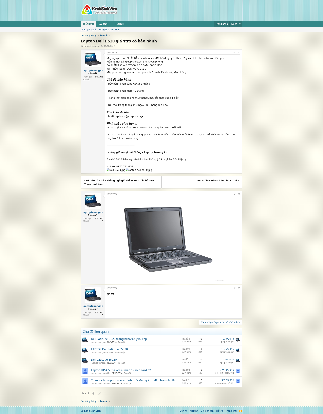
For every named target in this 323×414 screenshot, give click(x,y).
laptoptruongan (91, 45)
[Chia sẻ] (234, 53)
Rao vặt (121, 342)
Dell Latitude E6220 (104, 359)
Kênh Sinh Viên (92, 410)
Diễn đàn (88, 24)
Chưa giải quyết (89, 29)
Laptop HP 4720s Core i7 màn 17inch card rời (121, 370)
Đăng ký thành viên (109, 29)
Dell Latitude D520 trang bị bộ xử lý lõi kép (119, 339)
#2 (239, 194)
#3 (239, 288)
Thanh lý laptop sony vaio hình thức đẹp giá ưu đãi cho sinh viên (133, 380)
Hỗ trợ (219, 410)
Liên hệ (184, 410)
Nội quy (194, 410)
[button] (110, 24)
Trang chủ (231, 410)
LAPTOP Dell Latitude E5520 (109, 349)
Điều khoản (207, 410)
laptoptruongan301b (100, 373)
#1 (239, 52)
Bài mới (103, 24)
